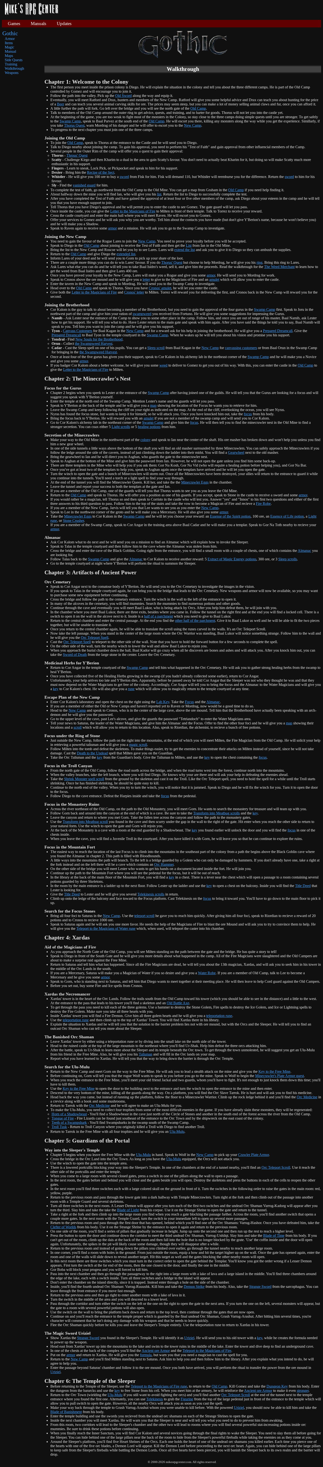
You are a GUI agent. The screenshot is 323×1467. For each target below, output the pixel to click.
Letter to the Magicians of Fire (132, 211)
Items (9, 43)
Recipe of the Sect (100, 172)
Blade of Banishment (66, 1412)
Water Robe (207, 973)
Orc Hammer (164, 864)
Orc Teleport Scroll (276, 1167)
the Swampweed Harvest (93, 344)
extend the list (184, 250)
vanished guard (84, 185)
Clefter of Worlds (63, 1227)
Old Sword (123, 96)
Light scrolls (121, 427)
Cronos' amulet (160, 288)
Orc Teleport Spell (94, 638)
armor (112, 228)
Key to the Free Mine (274, 1071)
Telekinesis (154, 1399)
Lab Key (162, 702)
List (189, 245)
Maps (9, 56)
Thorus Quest (74, 125)
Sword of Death (75, 655)
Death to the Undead (92, 753)
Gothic (10, 33)
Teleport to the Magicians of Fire (207, 1351)
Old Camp (198, 108)
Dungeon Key (277, 1386)
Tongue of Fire (63, 1118)
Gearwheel (236, 452)
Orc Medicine (307, 1097)
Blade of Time (273, 1235)
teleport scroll (144, 916)
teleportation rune (219, 1016)
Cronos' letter (134, 292)
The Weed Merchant (279, 267)
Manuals (38, 23)
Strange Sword (260, 1287)
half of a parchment (158, 616)
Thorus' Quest (171, 262)
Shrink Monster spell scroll (84, 779)
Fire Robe (263, 504)
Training (11, 64)
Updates (64, 23)
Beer (60, 104)
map (153, 405)
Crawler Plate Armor (253, 1155)
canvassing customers (241, 348)
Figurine (187, 1399)
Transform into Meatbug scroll (85, 822)
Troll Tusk (59, 1127)
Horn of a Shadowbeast (69, 1114)
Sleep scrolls (287, 559)
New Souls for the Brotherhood (98, 339)
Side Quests (13, 60)
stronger (303, 1391)
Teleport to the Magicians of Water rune (105, 928)
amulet (214, 279)
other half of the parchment (195, 621)
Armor (10, 39)
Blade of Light (128, 1210)
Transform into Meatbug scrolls (216, 813)
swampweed (142, 314)
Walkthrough (14, 68)
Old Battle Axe (178, 1003)
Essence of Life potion (287, 516)
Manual (10, 51)
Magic (9, 47)
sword (124, 177)
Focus (189, 702)
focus (248, 414)
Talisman (145, 1054)
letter (146, 279)
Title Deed (303, 886)
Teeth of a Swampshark (69, 1123)
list (159, 194)
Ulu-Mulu (177, 1131)
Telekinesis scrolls (150, 894)
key (55, 689)
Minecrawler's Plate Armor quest (279, 1076)
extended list (126, 254)
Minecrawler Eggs (195, 482)
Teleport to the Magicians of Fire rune (159, 1386)
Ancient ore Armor (156, 1351)
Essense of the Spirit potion (230, 516)
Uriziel (189, 1338)
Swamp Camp (70, 121)
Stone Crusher (73, 521)
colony (145, 440)
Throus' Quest (76, 155)
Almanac (304, 551)
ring (259, 262)
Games (14, 23)
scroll (78, 727)
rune (131, 689)
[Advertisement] (191, 9)
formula (146, 1355)
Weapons (11, 73)
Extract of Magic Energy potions (232, 559)
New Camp (192, 125)
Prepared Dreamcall (277, 331)
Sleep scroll (156, 348)
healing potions (149, 427)
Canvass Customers (77, 331)
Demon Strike (194, 1287)
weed (163, 365)
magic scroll (138, 745)
